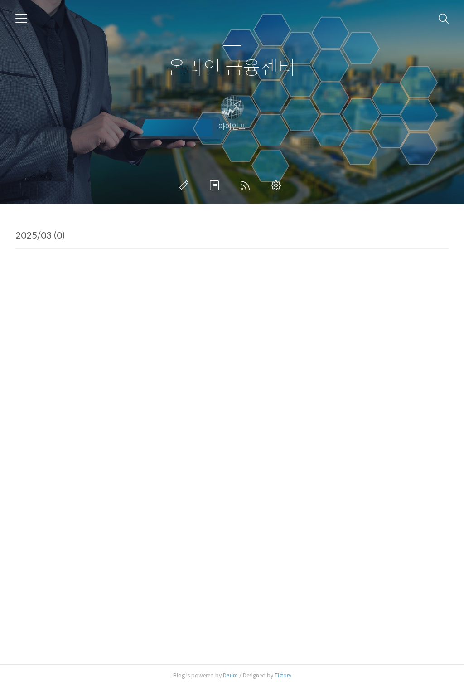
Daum (230, 675)
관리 (278, 185)
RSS (247, 185)
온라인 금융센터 (232, 68)
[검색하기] (443, 18)
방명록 (216, 185)
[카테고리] (21, 18)
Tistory (283, 675)
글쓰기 (185, 185)
